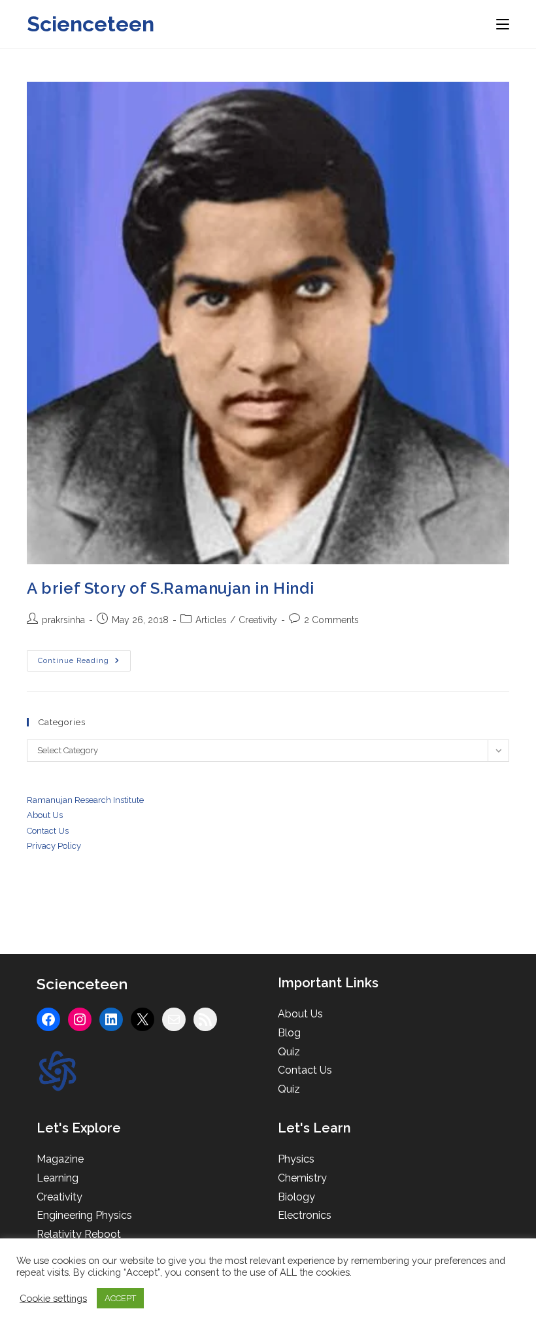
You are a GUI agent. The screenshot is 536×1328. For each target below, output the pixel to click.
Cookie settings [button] (53, 1298)
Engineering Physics (84, 1215)
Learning (57, 1178)
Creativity (258, 620)
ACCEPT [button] (120, 1298)
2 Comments (331, 620)
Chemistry (302, 1178)
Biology (296, 1197)
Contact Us (305, 1070)
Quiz (289, 1052)
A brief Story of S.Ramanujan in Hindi (170, 588)
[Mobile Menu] (502, 24)
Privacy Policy (54, 846)
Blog (289, 1033)
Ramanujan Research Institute (85, 800)
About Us (45, 815)
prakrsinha (63, 620)
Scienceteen (90, 24)
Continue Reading (84, 664)
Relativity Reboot (79, 1234)
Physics (296, 1159)
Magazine (60, 1159)
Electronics (304, 1215)
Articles (211, 620)
